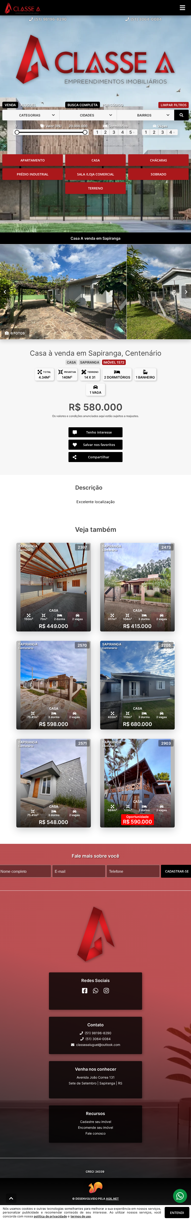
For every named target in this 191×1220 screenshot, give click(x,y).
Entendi (177, 1212)
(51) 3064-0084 (146, 19)
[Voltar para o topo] (11, 1198)
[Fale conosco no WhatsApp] (95, 991)
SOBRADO (158, 174)
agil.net (112, 1198)
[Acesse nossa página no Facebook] (84, 991)
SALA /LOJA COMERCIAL (95, 174)
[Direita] (186, 292)
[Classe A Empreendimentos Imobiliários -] (95, 57)
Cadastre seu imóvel (95, 1122)
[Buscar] (181, 115)
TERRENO (95, 188)
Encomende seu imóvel (95, 1127)
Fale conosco (95, 1133)
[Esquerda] (5, 292)
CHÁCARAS (158, 160)
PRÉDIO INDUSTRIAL (32, 174)
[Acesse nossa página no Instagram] (106, 991)
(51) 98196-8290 (50, 19)
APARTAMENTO (32, 160)
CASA (96, 160)
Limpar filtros (174, 105)
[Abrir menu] (182, 7)
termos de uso (81, 1216)
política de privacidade (50, 1216)
